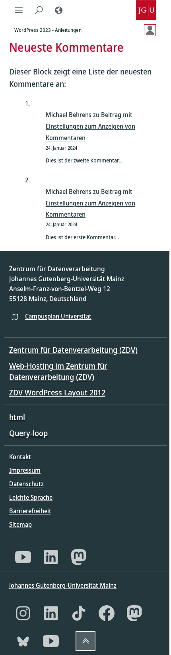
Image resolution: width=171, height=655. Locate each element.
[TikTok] (79, 613)
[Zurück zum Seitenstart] (85, 641)
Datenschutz (26, 483)
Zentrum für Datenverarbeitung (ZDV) (73, 349)
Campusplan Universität (58, 316)
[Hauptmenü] (19, 10)
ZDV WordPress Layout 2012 (57, 392)
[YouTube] (23, 557)
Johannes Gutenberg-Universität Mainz (63, 585)
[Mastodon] (79, 557)
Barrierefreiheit (30, 510)
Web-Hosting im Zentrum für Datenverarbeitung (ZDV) (58, 371)
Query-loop (28, 433)
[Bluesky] (23, 641)
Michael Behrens (68, 114)
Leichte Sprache (30, 497)
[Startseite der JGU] (146, 10)
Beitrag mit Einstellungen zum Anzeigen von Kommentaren (90, 126)
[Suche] (39, 10)
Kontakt (20, 456)
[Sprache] (59, 10)
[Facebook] (107, 613)
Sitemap (20, 524)
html (17, 417)
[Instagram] (23, 613)
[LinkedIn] (51, 557)
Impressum (25, 470)
